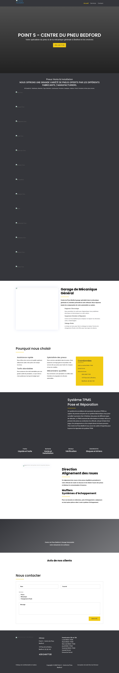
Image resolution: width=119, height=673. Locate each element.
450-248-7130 (59, 45)
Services (93, 3)
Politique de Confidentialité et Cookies (26, 665)
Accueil (86, 3)
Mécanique (24, 596)
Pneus (22, 594)
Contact (100, 3)
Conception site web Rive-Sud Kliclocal (87, 665)
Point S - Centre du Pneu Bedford (59, 35)
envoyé (94, 619)
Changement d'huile (26, 599)
